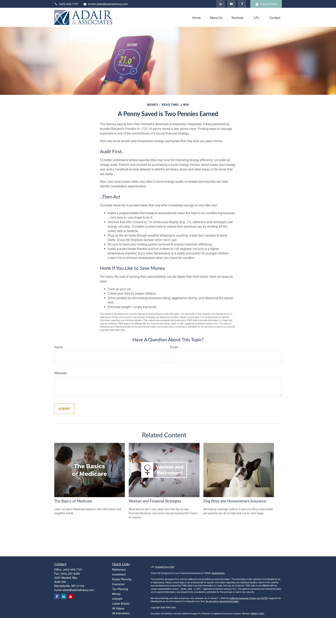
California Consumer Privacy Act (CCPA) (248, 598)
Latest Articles (121, 603)
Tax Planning (120, 589)
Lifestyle (117, 599)
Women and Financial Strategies (155, 501)
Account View (268, 4)
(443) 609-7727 (68, 4)
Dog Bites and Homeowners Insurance (234, 501)
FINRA (253, 613)
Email (174, 347)
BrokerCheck (218, 572)
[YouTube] (231, 4)
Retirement (119, 569)
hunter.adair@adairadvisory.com (108, 4)
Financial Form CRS (164, 566)
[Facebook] (242, 4)
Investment (119, 574)
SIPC (261, 613)
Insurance (118, 584)
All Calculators (121, 613)
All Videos (118, 608)
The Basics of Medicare (73, 501)
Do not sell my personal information (222, 601)
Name (58, 347)
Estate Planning (121, 579)
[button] (196, 17)
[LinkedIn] (220, 4)
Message (60, 373)
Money (116, 594)
